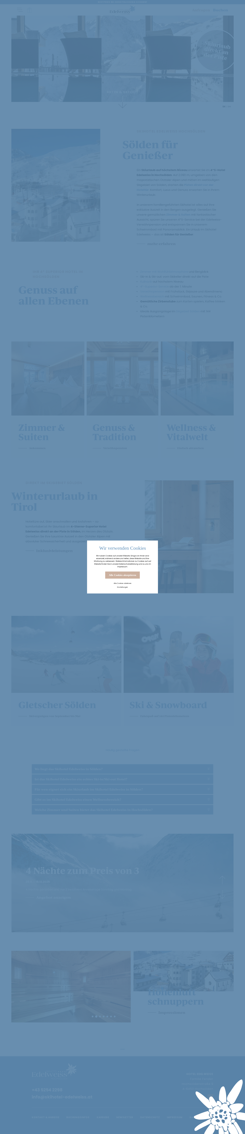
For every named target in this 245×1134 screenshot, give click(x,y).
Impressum (122, 566)
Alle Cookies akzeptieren (122, 575)
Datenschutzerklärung (128, 564)
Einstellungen (122, 587)
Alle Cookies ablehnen (122, 583)
